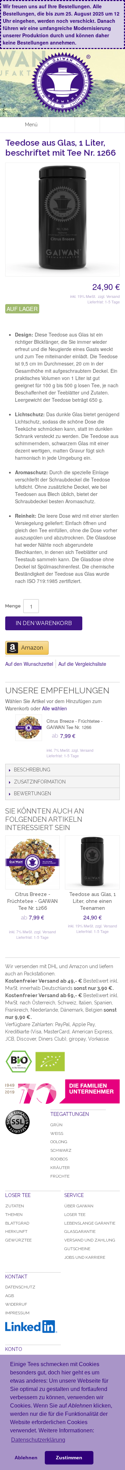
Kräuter (60, 1167)
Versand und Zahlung (89, 1240)
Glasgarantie (79, 1231)
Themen (14, 1214)
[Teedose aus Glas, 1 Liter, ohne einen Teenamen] (92, 862)
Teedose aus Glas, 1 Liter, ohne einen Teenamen (92, 901)
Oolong (58, 1141)
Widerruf (16, 1304)
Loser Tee (74, 1214)
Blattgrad (17, 1223)
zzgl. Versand (109, 296)
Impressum (17, 1313)
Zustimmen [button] (69, 1457)
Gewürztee (18, 1240)
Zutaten (14, 1206)
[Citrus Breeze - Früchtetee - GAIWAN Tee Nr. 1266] (28, 727)
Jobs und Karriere (84, 1257)
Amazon (32, 647)
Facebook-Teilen (12, 675)
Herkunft (16, 1231)
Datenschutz (20, 1287)
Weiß (56, 1133)
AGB (9, 1295)
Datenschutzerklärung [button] (38, 1440)
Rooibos (59, 1159)
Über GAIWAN (78, 1206)
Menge (13, 606)
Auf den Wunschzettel (29, 663)
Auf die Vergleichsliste (82, 663)
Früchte (59, 1176)
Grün (56, 1124)
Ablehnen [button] (26, 1457)
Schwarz (61, 1150)
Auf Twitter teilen (26, 675)
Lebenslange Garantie (89, 1223)
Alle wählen (54, 708)
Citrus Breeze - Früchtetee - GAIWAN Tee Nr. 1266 (74, 724)
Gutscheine (77, 1248)
